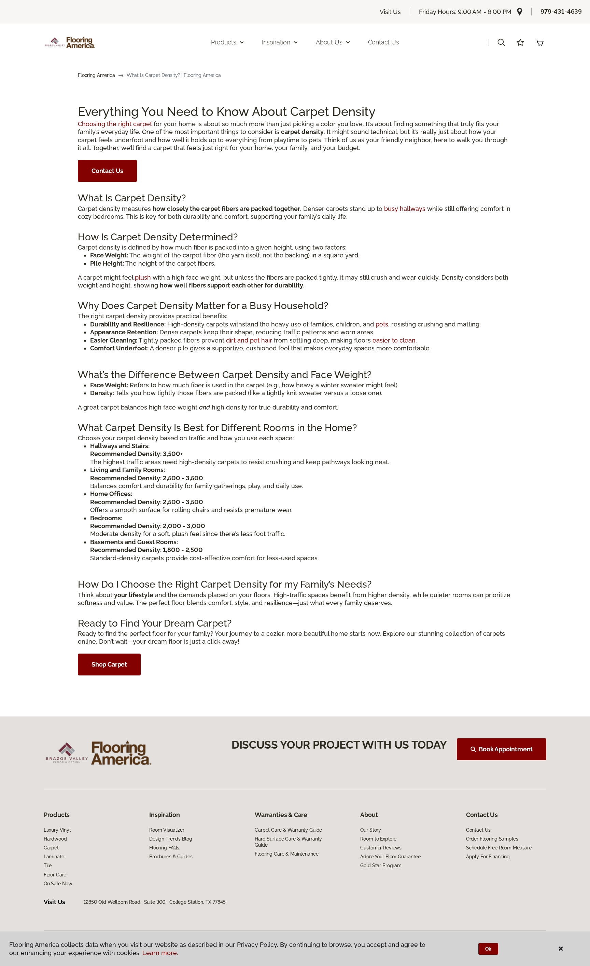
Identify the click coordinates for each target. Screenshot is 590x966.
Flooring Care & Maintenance (286, 854)
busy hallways (404, 208)
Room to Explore (378, 839)
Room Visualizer (166, 830)
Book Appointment (506, 749)
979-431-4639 (561, 11)
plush (143, 277)
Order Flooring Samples (492, 839)
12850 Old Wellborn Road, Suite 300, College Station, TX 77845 (154, 902)
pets (382, 324)
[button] (501, 42)
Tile (48, 865)
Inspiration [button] (276, 42)
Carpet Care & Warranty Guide (288, 830)
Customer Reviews (381, 847)
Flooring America (96, 75)
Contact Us (383, 42)
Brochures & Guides (170, 856)
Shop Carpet (109, 664)
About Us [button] (329, 42)
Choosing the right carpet (115, 124)
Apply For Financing (488, 856)
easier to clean (394, 340)
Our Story (370, 830)
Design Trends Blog (170, 839)
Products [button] (223, 42)
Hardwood (55, 839)
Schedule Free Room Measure (499, 847)
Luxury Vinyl (57, 830)
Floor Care (55, 874)
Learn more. (160, 952)
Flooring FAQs (164, 847)
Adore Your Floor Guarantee (390, 856)
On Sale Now (58, 883)
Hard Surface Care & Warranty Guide (288, 842)
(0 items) (539, 42)
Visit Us (390, 11)
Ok (488, 949)
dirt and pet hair (249, 340)
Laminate (54, 856)
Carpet (51, 847)
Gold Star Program (381, 865)
